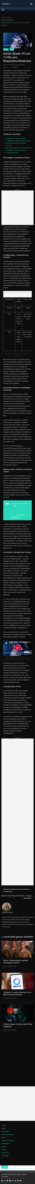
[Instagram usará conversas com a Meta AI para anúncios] (17, 974)
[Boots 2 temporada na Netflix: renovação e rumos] (17, 942)
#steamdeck (20, 508)
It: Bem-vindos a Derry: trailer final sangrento (17, 1025)
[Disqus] (17, 1058)
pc (9, 67)
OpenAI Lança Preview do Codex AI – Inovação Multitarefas (16, 897)
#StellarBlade (20, 506)
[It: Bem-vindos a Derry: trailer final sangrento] (17, 1006)
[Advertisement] (17, 207)
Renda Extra (5, 1153)
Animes (3, 1125)
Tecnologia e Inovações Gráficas (16, 138)
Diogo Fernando (21, 64)
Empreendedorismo (7, 1134)
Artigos (3, 1128)
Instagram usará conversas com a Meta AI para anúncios (17, 993)
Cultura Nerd (5, 1131)
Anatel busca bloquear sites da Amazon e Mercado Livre (17, 890)
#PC (26, 506)
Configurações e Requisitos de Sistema (18, 141)
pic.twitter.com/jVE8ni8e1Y (19, 510)
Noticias (6, 49)
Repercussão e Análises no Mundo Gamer (19, 148)
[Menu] (2, 9)
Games (11, 49)
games (6, 67)
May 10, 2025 (24, 517)
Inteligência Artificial (7, 1140)
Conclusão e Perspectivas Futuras (16, 150)
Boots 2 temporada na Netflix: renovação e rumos (15, 961)
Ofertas (3, 1149)
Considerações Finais (12, 152)
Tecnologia (4, 1156)
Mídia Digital (5, 1143)
